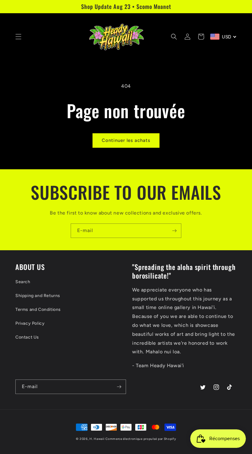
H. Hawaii (96, 439)
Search (22, 281)
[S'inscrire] (174, 230)
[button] (18, 36)
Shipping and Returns (37, 295)
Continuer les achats (126, 140)
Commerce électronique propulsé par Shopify (140, 439)
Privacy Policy (30, 323)
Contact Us (27, 337)
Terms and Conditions (38, 309)
